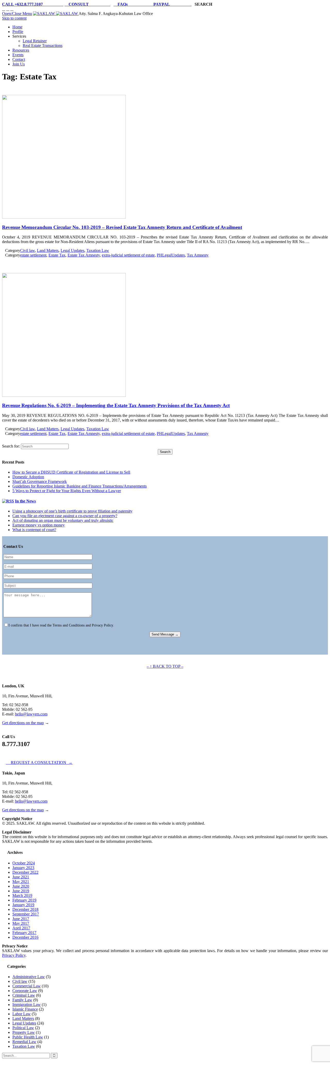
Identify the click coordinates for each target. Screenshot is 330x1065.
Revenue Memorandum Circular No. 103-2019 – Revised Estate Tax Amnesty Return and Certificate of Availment (122, 227)
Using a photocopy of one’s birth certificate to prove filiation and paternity (72, 511)
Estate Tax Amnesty (84, 255)
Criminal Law (23, 995)
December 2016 (25, 937)
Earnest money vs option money (38, 525)
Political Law (23, 1028)
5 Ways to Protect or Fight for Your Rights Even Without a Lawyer (66, 491)
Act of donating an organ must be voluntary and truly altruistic (62, 520)
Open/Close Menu (17, 13)
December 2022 (25, 872)
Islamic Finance (25, 1009)
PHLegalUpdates (171, 255)
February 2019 (24, 900)
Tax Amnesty (198, 255)
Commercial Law (26, 986)
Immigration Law (26, 1004)
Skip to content (14, 18)
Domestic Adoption (28, 477)
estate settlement (33, 255)
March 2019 (22, 895)
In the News (25, 501)
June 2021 (20, 877)
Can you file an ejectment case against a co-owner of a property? (64, 516)
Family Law (22, 1000)
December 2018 (25, 909)
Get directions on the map (23, 723)
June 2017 (20, 919)
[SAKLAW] (56, 13)
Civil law (27, 250)
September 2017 (25, 914)
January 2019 (23, 905)
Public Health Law (27, 1037)
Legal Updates (72, 250)
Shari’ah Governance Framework (39, 481)
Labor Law (21, 1014)
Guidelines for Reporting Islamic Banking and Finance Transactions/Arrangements (79, 486)
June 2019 (20, 891)
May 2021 (20, 881)
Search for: (11, 446)
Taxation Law (97, 250)
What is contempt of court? (34, 529)
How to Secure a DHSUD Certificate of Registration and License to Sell (71, 472)
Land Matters (48, 250)
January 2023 (23, 867)
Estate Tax (56, 255)
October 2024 (23, 863)
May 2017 (20, 923)
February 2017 (24, 932)
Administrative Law (28, 977)
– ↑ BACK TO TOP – (165, 666)
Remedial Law (24, 1041)
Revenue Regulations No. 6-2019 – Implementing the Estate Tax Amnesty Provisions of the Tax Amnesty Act (116, 405)
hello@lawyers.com (31, 714)
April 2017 (21, 928)
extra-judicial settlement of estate (128, 255)
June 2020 (20, 886)
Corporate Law (24, 990)
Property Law (23, 1032)
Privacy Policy (14, 955)
